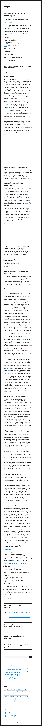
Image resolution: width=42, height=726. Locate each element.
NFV (8, 391)
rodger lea (8, 7)
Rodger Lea (7, 712)
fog (10, 598)
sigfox (21, 598)
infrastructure (13, 492)
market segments (9, 694)
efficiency (28, 542)
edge (8, 598)
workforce (20, 499)
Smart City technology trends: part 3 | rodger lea (19, 616)
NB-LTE (13, 598)
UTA (28, 698)
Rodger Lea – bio (9, 713)
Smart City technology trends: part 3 (13, 672)
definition (9, 107)
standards (12, 698)
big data (9, 689)
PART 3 (5, 56)
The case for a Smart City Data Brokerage (14, 669)
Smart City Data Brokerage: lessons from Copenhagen (17, 671)
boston (13, 689)
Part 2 (5, 545)
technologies (9, 368)
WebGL (17, 701)
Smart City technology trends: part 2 (13, 674)
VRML (13, 701)
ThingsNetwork (24, 336)
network (25, 529)
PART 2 (5, 46)
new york (7, 696)
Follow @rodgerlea (8, 22)
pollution (17, 445)
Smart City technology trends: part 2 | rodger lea (19, 612)
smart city (28, 598)
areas (8, 84)
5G (5, 689)
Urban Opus (23, 698)
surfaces (12, 443)
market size (16, 694)
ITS (27, 520)
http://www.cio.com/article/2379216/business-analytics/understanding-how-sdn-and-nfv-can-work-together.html (16, 563)
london (29, 691)
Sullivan (17, 698)
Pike (17, 696)
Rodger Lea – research (10, 716)
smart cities (24, 598)
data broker (7, 691)
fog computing (20, 691)
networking (17, 598)
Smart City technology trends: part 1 (13, 675)
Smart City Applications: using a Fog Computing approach (17, 668)
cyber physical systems (21, 689)
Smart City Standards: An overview (12, 677)
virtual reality (7, 701)
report (26, 203)
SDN (18, 388)
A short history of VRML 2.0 (11, 678)
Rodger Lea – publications (11, 715)
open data (12, 696)
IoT (11, 598)
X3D (21, 701)
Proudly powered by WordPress (14, 722)
